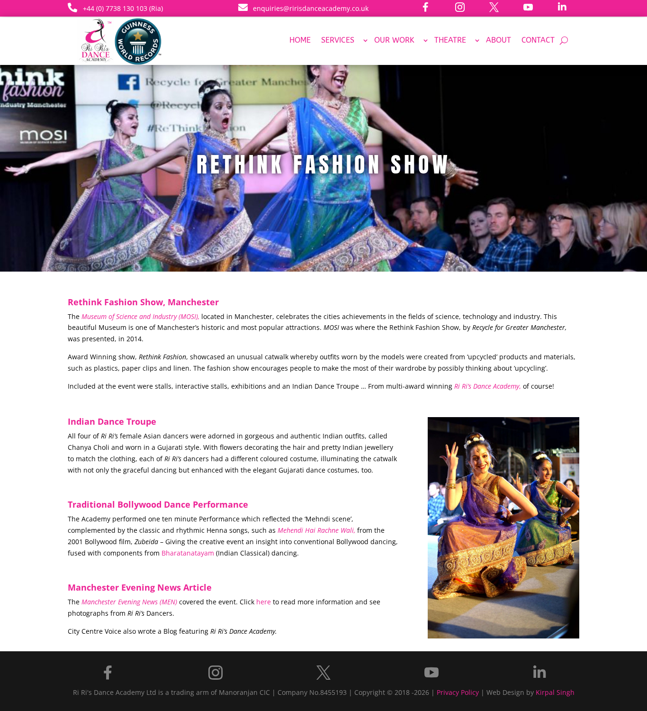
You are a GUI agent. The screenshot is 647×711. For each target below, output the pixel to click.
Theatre (450, 41)
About (498, 41)
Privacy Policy (458, 692)
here (263, 601)
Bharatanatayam (188, 552)
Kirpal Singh (555, 692)
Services (337, 41)
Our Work (394, 41)
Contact (538, 41)
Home (300, 41)
